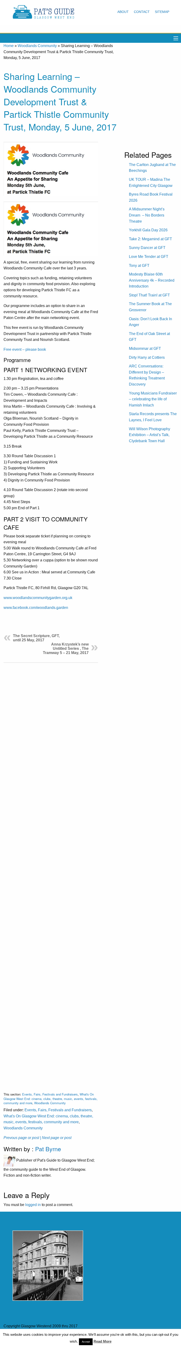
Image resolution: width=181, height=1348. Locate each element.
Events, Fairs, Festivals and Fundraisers (50, 1094)
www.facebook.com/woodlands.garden (36, 608)
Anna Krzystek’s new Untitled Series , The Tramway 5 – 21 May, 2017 (66, 648)
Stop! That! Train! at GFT (149, 295)
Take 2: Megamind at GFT (150, 239)
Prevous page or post (21, 1138)
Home (9, 46)
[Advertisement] (51, 874)
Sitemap (162, 12)
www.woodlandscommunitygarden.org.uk (38, 598)
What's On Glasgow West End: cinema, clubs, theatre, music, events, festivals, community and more (51, 1098)
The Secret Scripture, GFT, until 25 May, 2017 (36, 638)
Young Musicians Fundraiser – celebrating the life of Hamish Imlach (153, 399)
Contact (142, 12)
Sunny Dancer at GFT (147, 248)
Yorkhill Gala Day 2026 (148, 230)
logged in (33, 1205)
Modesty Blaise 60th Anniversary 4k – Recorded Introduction (151, 280)
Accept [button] (86, 1341)
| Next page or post (55, 1138)
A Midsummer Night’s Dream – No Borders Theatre (147, 215)
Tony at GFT (139, 266)
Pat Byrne (48, 1148)
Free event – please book (25, 349)
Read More (102, 1341)
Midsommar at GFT (145, 349)
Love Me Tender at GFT (148, 257)
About (123, 12)
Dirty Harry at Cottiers (147, 357)
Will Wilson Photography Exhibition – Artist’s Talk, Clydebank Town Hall (149, 435)
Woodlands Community (37, 46)
